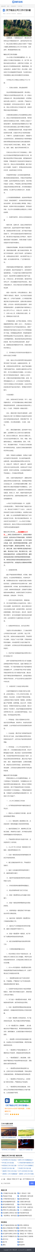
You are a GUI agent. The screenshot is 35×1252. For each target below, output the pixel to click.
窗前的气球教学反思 (9, 1207)
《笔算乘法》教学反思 (10, 1215)
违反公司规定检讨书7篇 (10, 1228)
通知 (4, 1244)
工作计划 (20, 6)
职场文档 (13, 6)
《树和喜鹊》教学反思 (26, 1196)
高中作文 (5, 1239)
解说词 (21, 1242)
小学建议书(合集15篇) (9, 1193)
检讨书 (5, 1242)
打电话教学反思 (24, 1213)
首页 (8, 6)
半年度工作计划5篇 (8, 1162)
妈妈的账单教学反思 (25, 1215)
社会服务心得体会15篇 (10, 1213)
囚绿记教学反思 (24, 1199)
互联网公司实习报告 (25, 1231)
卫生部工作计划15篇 (8, 1168)
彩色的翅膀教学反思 (9, 1201)
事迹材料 (22, 1244)
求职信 (21, 1239)
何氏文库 (14, 1250)
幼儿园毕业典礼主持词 (10, 1233)
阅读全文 (19, 13)
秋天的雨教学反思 (8, 1204)
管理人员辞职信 (24, 1225)
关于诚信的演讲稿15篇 (10, 1225)
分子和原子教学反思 (25, 1204)
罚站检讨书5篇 (7, 1196)
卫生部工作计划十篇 (24, 1168)
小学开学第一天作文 (25, 1228)
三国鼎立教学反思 (24, 1201)
